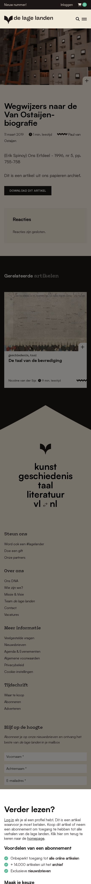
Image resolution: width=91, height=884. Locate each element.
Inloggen (67, 5)
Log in (9, 820)
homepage (35, 838)
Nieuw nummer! (15, 5)
